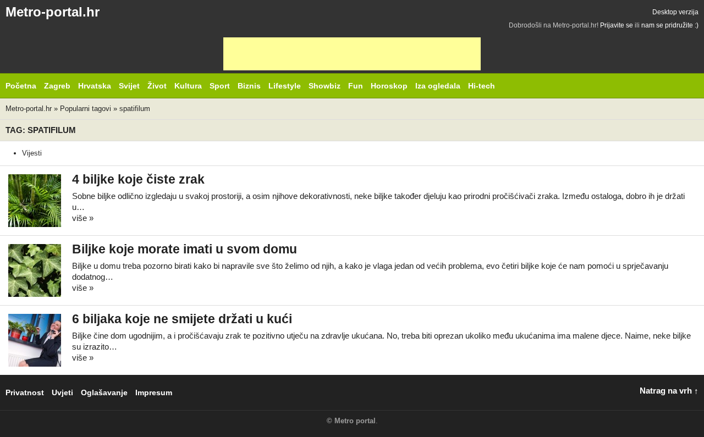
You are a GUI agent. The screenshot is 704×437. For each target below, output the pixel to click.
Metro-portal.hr (53, 11)
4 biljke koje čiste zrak (138, 179)
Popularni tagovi (85, 108)
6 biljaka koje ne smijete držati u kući (182, 319)
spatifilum (134, 108)
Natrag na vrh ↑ (669, 390)
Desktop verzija (675, 12)
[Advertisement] (352, 53)
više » (83, 218)
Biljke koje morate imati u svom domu (184, 249)
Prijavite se (616, 25)
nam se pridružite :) (669, 25)
